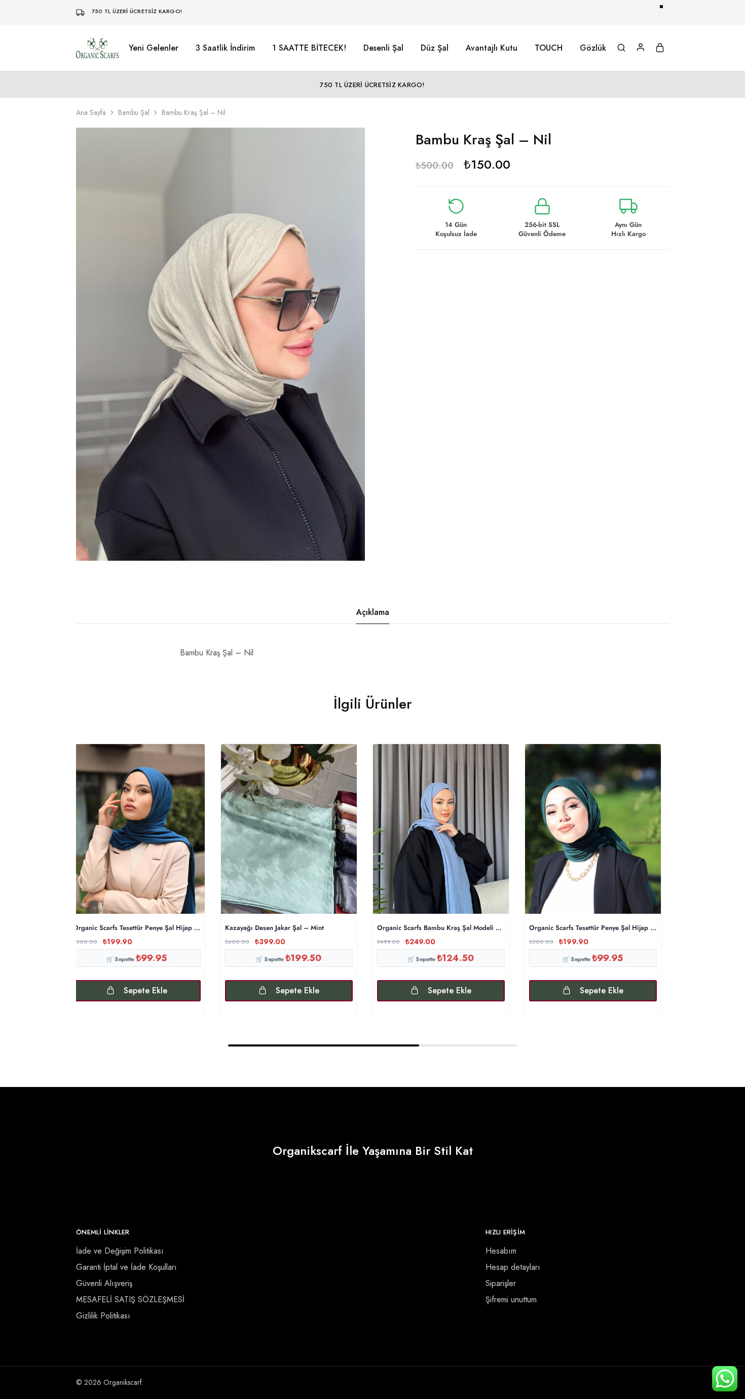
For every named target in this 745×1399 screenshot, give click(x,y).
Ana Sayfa (91, 112)
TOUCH (549, 48)
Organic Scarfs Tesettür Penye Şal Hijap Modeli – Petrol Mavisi (137, 928)
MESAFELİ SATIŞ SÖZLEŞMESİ (130, 1299)
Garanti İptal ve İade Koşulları (126, 1267)
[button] (137, 990)
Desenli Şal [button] (383, 48)
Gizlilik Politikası (103, 1316)
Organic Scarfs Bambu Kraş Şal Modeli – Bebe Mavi (441, 928)
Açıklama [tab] (372, 612)
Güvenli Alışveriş (104, 1283)
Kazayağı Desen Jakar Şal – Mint (274, 928)
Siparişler (501, 1283)
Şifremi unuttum (511, 1299)
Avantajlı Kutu (491, 48)
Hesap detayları (513, 1267)
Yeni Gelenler (153, 48)
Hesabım (501, 1251)
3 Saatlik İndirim (225, 48)
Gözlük (593, 48)
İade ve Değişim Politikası (120, 1251)
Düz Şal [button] (435, 48)
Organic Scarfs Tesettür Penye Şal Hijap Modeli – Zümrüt (593, 928)
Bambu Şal (134, 112)
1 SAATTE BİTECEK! (309, 48)
